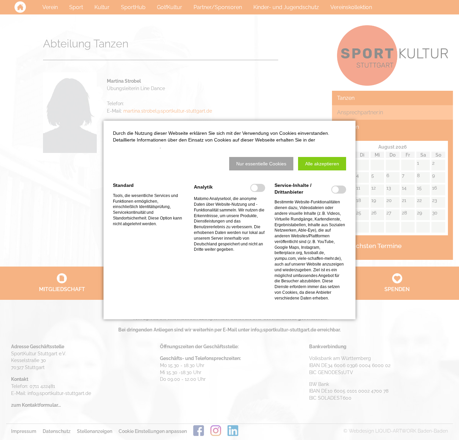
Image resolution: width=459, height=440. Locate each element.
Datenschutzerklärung (136, 146)
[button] (261, 163)
